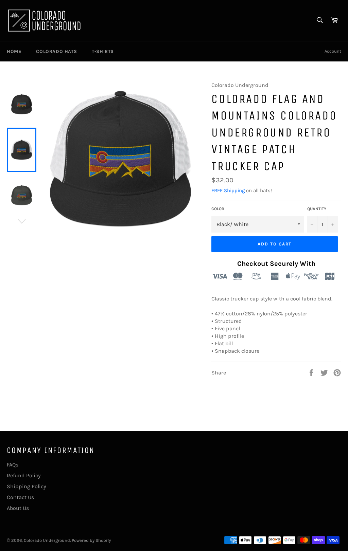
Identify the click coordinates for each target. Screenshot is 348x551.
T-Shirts (103, 51)
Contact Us (20, 497)
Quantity (316, 208)
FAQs (12, 464)
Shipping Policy (26, 486)
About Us (18, 508)
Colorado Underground (47, 540)
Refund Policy (24, 475)
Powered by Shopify (91, 540)
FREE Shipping (228, 190)
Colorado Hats (56, 51)
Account (333, 51)
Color (217, 208)
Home (14, 51)
